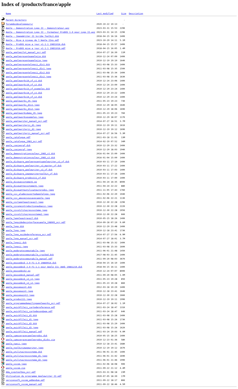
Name (8, 13)
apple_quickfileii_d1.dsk (21, 315)
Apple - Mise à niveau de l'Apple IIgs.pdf (32, 40)
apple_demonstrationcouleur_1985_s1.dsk (30, 153)
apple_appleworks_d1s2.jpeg (23, 109)
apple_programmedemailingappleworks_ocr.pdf (33, 303)
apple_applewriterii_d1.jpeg (23, 125)
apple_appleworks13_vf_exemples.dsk (28, 89)
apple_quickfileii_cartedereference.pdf (30, 307)
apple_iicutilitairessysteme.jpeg (26, 210)
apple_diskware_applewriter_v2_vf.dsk (29, 170)
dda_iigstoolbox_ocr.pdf (21, 372)
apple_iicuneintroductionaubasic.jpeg (29, 206)
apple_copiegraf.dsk (18, 145)
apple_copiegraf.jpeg (19, 149)
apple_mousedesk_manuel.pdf (23, 275)
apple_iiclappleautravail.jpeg (24, 202)
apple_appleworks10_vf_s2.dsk (24, 85)
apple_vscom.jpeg (16, 364)
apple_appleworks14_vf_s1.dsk (24, 93)
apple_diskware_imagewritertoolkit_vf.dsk (32, 174)
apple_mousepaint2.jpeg (20, 295)
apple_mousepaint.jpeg (19, 291)
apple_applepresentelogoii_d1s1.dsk (28, 64)
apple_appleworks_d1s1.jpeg (23, 105)
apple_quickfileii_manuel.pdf (24, 331)
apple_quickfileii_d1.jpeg (22, 319)
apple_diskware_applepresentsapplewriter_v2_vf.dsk (37, 161)
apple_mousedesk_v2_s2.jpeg (23, 283)
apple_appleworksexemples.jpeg (24, 117)
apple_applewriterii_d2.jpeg (23, 129)
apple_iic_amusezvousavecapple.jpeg (28, 198)
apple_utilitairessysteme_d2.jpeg (26, 360)
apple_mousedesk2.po (18, 271)
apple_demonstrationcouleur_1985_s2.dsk (30, 157)
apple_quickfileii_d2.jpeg (22, 327)
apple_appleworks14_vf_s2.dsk (24, 97)
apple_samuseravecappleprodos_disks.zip (30, 339)
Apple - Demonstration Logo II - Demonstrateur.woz (37, 28)
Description (136, 13)
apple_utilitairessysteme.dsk (24, 352)
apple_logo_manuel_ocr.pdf (22, 238)
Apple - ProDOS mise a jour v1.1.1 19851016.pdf (35, 48)
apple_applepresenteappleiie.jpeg (26, 60)
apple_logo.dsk (15, 226)
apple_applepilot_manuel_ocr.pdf (26, 52)
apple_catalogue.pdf (18, 137)
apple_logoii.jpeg (17, 246)
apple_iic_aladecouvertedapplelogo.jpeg (30, 194)
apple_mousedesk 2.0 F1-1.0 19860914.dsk (31, 263)
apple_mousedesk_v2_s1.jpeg (23, 279)
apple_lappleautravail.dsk (22, 218)
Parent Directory (16, 20)
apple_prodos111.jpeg (19, 299)
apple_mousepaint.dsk (19, 287)
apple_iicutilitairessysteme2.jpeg (27, 214)
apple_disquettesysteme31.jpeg (24, 186)
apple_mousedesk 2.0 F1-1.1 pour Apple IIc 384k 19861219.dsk (44, 267)
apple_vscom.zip (15, 368)
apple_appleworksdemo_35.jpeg (24, 113)
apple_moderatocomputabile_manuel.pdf (29, 259)
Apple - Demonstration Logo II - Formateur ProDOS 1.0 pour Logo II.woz (50, 32)
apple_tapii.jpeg (16, 344)
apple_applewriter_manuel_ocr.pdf (26, 121)
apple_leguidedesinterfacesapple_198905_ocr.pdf (35, 222)
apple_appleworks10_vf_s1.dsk (24, 80)
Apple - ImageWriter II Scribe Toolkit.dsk (32, 36)
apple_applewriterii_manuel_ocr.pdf (28, 133)
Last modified (104, 13)
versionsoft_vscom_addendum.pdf (25, 380)
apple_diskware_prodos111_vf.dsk (26, 178)
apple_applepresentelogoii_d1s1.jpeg (28, 68)
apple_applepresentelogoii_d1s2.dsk (28, 72)
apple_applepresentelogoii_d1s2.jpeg (28, 76)
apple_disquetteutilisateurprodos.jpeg (30, 190)
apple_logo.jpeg (15, 230)
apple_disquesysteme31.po (21, 182)
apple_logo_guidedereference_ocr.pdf (28, 234)
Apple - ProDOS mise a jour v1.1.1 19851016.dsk (35, 44)
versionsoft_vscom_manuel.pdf (24, 384)
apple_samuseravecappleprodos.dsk (26, 335)
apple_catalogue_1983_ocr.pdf (24, 141)
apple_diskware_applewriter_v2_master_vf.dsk (34, 165)
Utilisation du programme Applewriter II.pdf (34, 376)
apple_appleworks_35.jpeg (21, 101)
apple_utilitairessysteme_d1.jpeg (26, 356)
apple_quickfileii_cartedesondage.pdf (29, 311)
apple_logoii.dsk (16, 242)
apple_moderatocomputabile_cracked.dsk (30, 255)
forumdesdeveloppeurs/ (19, 24)
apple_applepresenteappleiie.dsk (26, 56)
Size (123, 13)
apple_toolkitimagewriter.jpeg (24, 348)
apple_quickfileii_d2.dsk (21, 323)
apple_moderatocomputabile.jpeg (25, 250)
